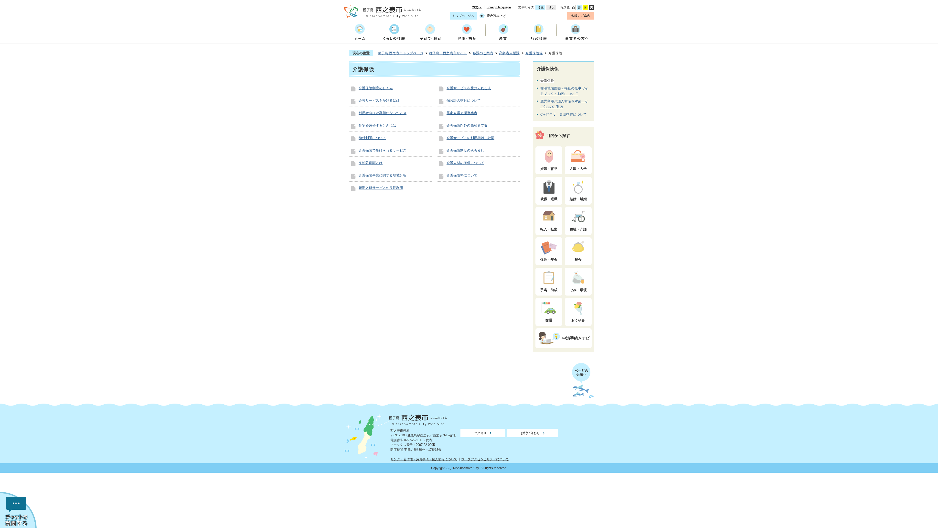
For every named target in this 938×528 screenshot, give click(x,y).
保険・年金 (548, 260)
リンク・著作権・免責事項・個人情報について (424, 459)
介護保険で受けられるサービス (382, 150)
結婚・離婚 (578, 199)
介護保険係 (534, 53)
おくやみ (578, 320)
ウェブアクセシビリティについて (485, 459)
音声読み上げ (496, 16)
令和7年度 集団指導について (563, 114)
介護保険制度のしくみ (376, 88)
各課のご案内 (483, 53)
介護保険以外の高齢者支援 (467, 125)
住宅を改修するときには (377, 125)
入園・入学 (578, 169)
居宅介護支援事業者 (462, 113)
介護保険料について (462, 175)
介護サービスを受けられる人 (469, 88)
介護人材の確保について (465, 163)
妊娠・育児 (548, 169)
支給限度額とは (371, 163)
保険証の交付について (464, 100)
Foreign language (499, 7)
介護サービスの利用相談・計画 (470, 138)
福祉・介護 (578, 229)
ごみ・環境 (578, 290)
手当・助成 (548, 290)
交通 (548, 320)
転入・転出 (548, 229)
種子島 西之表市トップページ (400, 53)
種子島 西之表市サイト (448, 53)
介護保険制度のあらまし (465, 150)
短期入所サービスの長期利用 (381, 188)
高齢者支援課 (509, 53)
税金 (578, 260)
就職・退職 (548, 199)
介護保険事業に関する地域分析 (382, 175)
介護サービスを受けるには (379, 100)
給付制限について (372, 138)
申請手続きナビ (576, 338)
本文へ (477, 7)
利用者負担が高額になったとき (382, 113)
